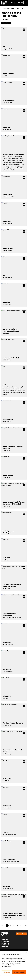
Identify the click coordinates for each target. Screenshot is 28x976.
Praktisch (5, 944)
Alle (2, 19)
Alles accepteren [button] (19, 972)
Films (7, 19)
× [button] (26, 952)
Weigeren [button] (7, 972)
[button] (14, 967)
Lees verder (11, 964)
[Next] (26, 926)
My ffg (20, 3)
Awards (4, 939)
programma (20, 8)
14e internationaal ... (9, 8)
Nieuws (4, 946)
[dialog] (14, 963)
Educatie (5, 941)
